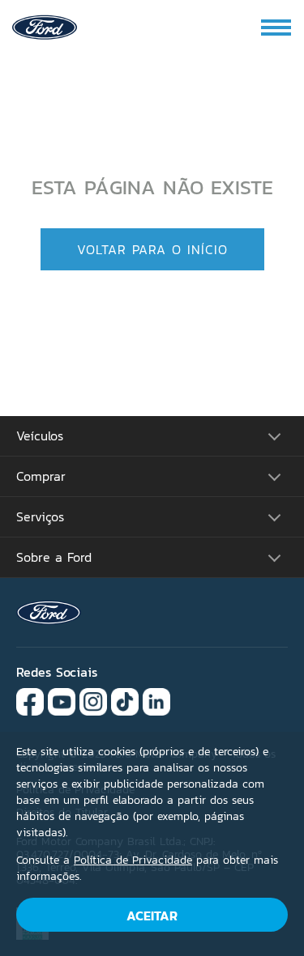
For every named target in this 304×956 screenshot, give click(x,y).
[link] (44, 25)
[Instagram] (93, 701)
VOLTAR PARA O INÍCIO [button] (152, 249)
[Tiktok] (125, 701)
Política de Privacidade (133, 860)
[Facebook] (30, 701)
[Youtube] (61, 701)
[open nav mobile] (277, 27)
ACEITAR (152, 915)
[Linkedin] (156, 701)
